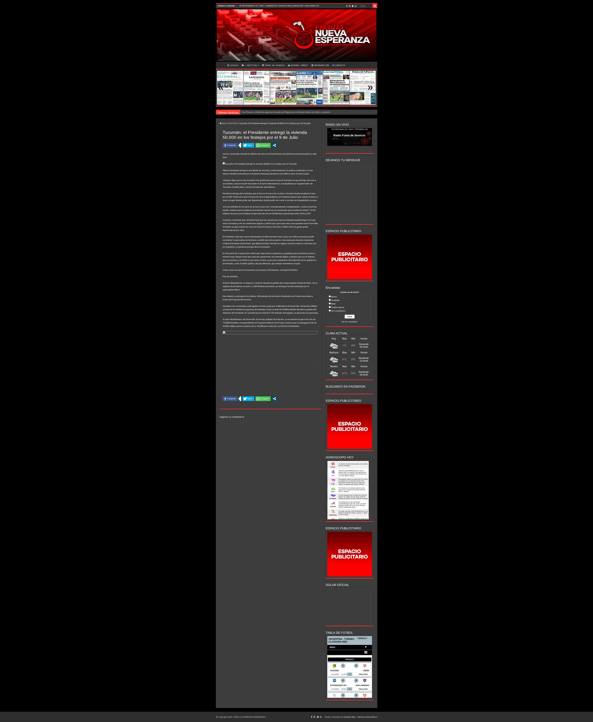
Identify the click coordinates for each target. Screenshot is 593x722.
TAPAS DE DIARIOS (275, 65)
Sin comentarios (338, 311)
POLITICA (233, 123)
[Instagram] (349, 6)
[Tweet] (248, 145)
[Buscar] (375, 6)
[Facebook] (347, 6)
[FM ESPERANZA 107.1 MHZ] (296, 35)
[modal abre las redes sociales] (274, 145)
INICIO (221, 65)
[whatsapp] (355, 6)
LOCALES (234, 65)
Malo (333, 304)
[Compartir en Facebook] (230, 145)
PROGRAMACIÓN (321, 65)
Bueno (334, 297)
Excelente (335, 300)
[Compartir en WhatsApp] (263, 145)
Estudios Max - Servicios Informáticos (360, 717)
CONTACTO (340, 65)
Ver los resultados (349, 322)
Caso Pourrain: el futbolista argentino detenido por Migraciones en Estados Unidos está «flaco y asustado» (286, 112)
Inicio (224, 123)
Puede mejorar (337, 307)
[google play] (352, 6)
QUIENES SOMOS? (299, 65)
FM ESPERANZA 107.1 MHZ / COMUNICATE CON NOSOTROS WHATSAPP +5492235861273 (280, 6)
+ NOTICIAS (251, 65)
